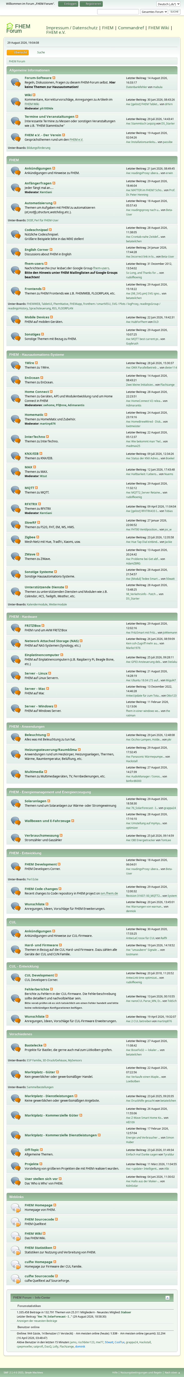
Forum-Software (39, 77)
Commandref (131, 27)
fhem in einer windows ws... (143, 711)
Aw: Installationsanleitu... (141, 142)
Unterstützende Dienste (45, 587)
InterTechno (35, 436)
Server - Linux (36, 673)
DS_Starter (168, 123)
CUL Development (40, 975)
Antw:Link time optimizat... (142, 978)
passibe (168, 142)
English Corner (37, 249)
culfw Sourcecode (40, 1276)
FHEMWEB (33, 304)
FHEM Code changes (42, 888)
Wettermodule (58, 604)
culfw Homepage (39, 1261)
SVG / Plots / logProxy (125, 304)
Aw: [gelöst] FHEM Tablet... (142, 104)
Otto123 (171, 696)
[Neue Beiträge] (16, 82)
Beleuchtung (36, 734)
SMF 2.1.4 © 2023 (13, 1372)
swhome (49, 405)
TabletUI (47, 304)
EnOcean (32, 377)
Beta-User (167, 256)
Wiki (29, 95)
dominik (80, 1346)
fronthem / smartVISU (97, 304)
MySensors (75, 1060)
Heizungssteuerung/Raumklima (51, 749)
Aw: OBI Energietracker (140, 840)
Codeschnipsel (37, 229)
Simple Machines (34, 1372)
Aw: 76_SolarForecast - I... (142, 808)
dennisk (131, 911)
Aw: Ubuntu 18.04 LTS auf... (143, 680)
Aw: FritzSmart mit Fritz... (141, 632)
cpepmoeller (24, 1346)
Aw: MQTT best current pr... (143, 339)
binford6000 (133, 781)
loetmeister (133, 426)
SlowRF (31, 522)
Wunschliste (35, 904)
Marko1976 (133, 648)
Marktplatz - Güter (40, 1072)
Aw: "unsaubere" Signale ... (143, 950)
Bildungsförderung (38, 148)
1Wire (30, 362)
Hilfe (115, 1372)
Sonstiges (33, 334)
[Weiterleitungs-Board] (16, 1208)
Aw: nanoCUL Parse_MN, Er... (144, 1001)
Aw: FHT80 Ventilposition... (142, 529)
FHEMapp (76, 304)
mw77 (99, 1342)
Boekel (170, 458)
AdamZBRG (133, 563)
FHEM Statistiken (39, 1247)
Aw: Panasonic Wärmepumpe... (145, 757)
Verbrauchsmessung (42, 835)
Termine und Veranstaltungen (50, 116)
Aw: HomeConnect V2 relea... (144, 401)
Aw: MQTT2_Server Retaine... (144, 492)
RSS (54, 308)
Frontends (33, 288)
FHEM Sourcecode (40, 1219)
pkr (169, 739)
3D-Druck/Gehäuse (55, 1060)
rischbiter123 (86, 1342)
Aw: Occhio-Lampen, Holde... (144, 739)
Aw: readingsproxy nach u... (143, 210)
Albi (166, 1169)
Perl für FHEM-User (46, 220)
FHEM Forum (18, 28)
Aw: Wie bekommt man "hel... (144, 441)
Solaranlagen (36, 801)
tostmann (132, 954)
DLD (156, 322)
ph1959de (46, 108)
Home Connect (37, 391)
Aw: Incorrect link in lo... (141, 256)
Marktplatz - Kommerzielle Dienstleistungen (61, 1135)
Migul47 (171, 680)
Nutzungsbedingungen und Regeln (141, 1372)
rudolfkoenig (134, 277)
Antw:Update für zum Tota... (143, 696)
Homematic (34, 414)
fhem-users (34, 263)
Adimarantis (76, 405)
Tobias (169, 511)
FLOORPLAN (65, 308)
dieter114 (171, 367)
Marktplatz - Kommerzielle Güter (52, 1115)
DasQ (47, 1346)
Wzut (43, 476)
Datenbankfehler (136, 87)
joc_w (168, 529)
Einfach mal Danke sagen (142, 1154)
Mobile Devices (37, 317)
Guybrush (132, 343)
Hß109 (130, 1122)
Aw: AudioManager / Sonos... (144, 776)
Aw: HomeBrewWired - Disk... (144, 422)
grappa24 (170, 808)
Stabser (126, 1312)
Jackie (168, 542)
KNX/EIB (32, 453)
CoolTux (120, 1342)
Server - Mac (35, 688)
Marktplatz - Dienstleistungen (49, 1096)
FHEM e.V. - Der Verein (43, 135)
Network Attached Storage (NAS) (52, 641)
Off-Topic (32, 1149)
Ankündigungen (38, 168)
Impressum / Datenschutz (72, 27)
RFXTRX (31, 504)
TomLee (166, 840)
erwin (169, 173)
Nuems (168, 474)
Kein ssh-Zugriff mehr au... (142, 643)
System (172, 896)
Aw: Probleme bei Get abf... (143, 559)
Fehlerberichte (37, 989)
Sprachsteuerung (40, 308)
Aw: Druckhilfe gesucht (140, 1101)
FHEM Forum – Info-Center (31, 1297)
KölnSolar (132, 1186)
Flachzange (167, 385)
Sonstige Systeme (39, 571)
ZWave (30, 554)
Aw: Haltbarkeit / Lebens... (142, 474)
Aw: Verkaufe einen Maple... (143, 1077)
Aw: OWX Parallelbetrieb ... (142, 367)
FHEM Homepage (39, 1205)
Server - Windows (39, 706)
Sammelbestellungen (40, 1087)
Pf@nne (61, 405)
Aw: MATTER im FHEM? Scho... (144, 190)
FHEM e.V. (56, 32)
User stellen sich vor (42, 1178)
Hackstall (132, 761)
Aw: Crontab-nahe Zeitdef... (143, 237)
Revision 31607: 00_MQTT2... (144, 896)
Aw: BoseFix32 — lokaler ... (142, 1050)
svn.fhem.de (109, 893)
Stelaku (172, 662)
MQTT (30, 487)
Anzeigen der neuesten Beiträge (37, 1321)
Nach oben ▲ (172, 1372)
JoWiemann (170, 632)
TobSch (172, 1001)
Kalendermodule (37, 604)
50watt (170, 579)
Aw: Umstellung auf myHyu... (144, 823)
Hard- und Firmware (42, 945)
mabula (157, 87)
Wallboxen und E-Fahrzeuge (48, 820)
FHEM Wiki (158, 27)
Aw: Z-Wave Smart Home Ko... (144, 1118)
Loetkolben (133, 1081)
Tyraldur (169, 1154)
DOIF (30, 220)
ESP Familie (34, 1060)
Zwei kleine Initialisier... (140, 385)
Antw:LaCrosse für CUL (140, 938)
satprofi (38, 1346)
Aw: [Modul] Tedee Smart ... (143, 579)
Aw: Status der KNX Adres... (143, 458)
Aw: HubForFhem (136, 322)
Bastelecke (34, 1045)
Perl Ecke (32, 879)
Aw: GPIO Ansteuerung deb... (144, 662)
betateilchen (134, 241)
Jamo (73, 1342)
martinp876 (48, 424)
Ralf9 (164, 938)
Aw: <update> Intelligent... (142, 1169)
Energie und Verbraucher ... (143, 1137)
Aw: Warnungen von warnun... (144, 906)
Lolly (55, 1346)
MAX (29, 467)
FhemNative (60, 304)
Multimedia (34, 771)
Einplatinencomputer (42, 654)
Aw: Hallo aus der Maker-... (143, 1181)
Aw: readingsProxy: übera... (143, 173)
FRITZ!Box (33, 625)
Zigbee (30, 537)
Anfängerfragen (39, 183)
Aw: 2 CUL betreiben (138, 1021)
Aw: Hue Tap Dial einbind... (142, 542)
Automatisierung (39, 203)
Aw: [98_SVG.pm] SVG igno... (143, 293)
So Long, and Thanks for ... (142, 273)
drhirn (169, 104)
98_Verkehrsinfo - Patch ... (142, 594)
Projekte (32, 1164)
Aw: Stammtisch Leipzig (141, 123)
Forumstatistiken (29, 1306)
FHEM (108, 27)
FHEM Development (41, 864)
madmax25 (133, 446)
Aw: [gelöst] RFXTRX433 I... (142, 511)
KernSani (46, 192)
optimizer (132, 828)
